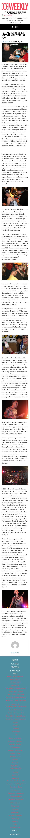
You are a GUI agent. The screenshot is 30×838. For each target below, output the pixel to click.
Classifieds (15, 759)
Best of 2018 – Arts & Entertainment (16, 688)
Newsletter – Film (16, 790)
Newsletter (15, 775)
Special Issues (15, 812)
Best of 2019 (15, 704)
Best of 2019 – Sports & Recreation (16, 719)
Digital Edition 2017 (15, 768)
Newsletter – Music (15, 796)
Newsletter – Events (16, 787)
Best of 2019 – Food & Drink (16, 713)
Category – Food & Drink (15, 750)
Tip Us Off (15, 821)
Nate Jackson (6, 42)
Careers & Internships (15, 738)
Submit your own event (15, 815)
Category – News (15, 756)
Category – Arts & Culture (15, 741)
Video (15, 824)
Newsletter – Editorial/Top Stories (16, 784)
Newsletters (15, 778)
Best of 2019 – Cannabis (16, 709)
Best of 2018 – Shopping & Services (16, 697)
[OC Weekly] (7, 15)
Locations (16, 728)
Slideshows (15, 809)
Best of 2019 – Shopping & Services (16, 716)
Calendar (15, 722)
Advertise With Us (15, 679)
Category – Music (15, 753)
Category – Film (15, 747)
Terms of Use (15, 667)
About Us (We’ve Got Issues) (15, 676)
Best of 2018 (15, 685)
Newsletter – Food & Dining (16, 793)
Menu (16, 26)
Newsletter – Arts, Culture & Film (16, 780)
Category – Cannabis (15, 744)
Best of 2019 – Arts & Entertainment (16, 706)
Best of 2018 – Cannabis (16, 691)
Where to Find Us (15, 827)
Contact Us (15, 664)
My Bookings (16, 731)
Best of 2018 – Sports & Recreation (16, 700)
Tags (16, 734)
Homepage (15, 772)
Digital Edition (15, 766)
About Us (15, 660)
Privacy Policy (15, 671)
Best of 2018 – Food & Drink (16, 694)
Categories (16, 725)
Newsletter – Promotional (16, 799)
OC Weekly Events (15, 803)
